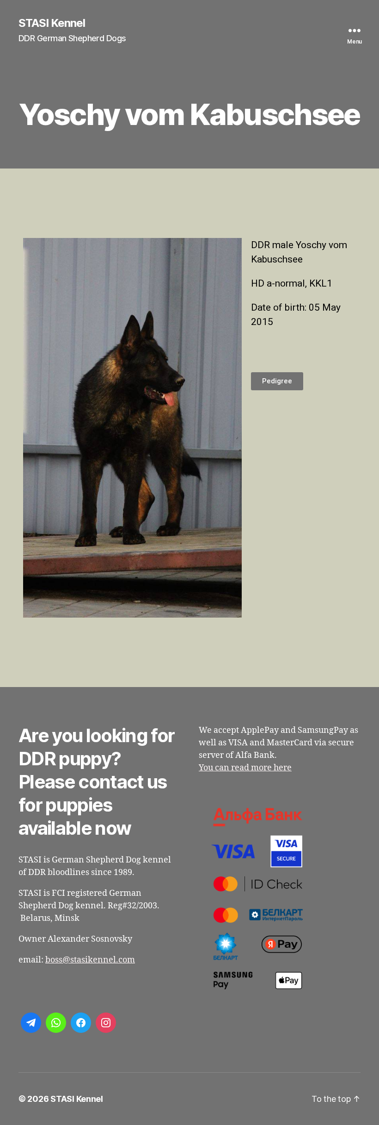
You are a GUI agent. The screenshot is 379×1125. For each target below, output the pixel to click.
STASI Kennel (51, 23)
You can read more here (245, 767)
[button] (277, 381)
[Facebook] (80, 1022)
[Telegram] (30, 1022)
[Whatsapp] (55, 1022)
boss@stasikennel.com (90, 960)
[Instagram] (105, 1022)
